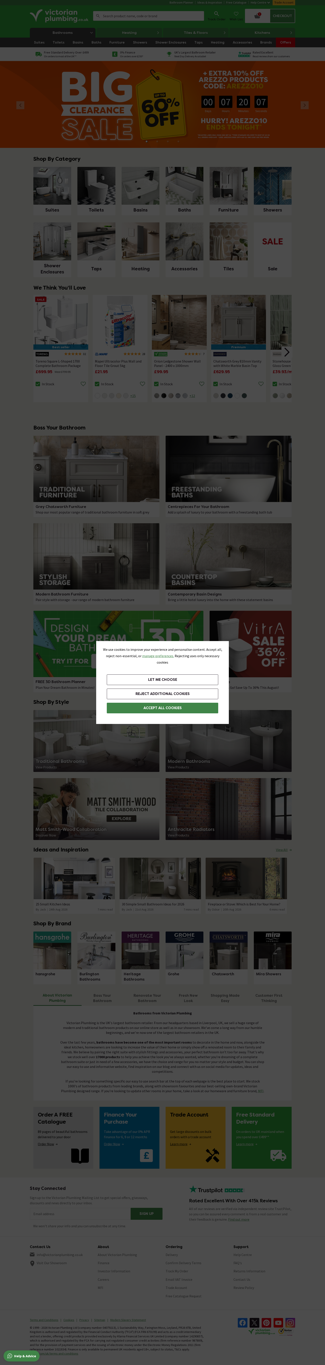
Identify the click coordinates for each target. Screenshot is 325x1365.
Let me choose (162, 679)
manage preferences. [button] (158, 656)
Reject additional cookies (163, 693)
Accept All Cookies (162, 708)
